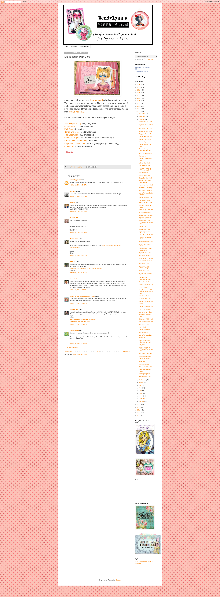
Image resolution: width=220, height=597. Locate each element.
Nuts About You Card (145, 367)
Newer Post (68, 351)
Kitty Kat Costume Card (146, 234)
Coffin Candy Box (144, 287)
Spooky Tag (142, 142)
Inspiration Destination (74, 143)
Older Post (126, 351)
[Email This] (87, 167)
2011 (139, 415)
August (141, 382)
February (142, 398)
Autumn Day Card (144, 163)
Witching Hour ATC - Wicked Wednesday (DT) (146, 222)
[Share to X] (91, 167)
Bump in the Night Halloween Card (145, 341)
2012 (139, 413)
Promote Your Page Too (141, 71)
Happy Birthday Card (145, 131)
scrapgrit (73, 191)
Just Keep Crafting (72, 123)
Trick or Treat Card (144, 175)
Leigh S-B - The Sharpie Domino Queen (82, 296)
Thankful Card (143, 156)
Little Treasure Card (145, 356)
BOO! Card (142, 304)
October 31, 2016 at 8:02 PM (78, 343)
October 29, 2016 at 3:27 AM (78, 324)
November (142, 116)
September (142, 380)
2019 (139, 103)
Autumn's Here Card (145, 139)
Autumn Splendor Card (146, 197)
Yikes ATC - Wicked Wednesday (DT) (145, 169)
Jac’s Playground (75, 180)
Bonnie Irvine (74, 279)
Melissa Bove (74, 239)
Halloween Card (144, 263)
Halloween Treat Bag (145, 188)
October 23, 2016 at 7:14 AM (78, 212)
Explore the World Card (146, 284)
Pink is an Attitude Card (146, 322)
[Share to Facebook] (93, 167)
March (141, 396)
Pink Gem (68, 129)
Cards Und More (72, 132)
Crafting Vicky (74, 330)
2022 (139, 95)
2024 (139, 90)
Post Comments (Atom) (80, 354)
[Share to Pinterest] (96, 167)
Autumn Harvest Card (145, 136)
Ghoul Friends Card (145, 282)
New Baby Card (143, 332)
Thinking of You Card (145, 121)
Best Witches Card (144, 165)
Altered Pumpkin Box (145, 312)
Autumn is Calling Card (146, 301)
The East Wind (96, 100)
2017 (139, 109)
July (140, 385)
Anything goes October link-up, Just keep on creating (86, 268)
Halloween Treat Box (145, 190)
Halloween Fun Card (145, 353)
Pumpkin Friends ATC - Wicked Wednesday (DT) (146, 291)
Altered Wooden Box (145, 335)
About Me (74, 46)
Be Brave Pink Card (145, 298)
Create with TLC (76, 112)
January (141, 401)
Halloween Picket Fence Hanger (144, 267)
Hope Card (142, 338)
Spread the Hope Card (146, 185)
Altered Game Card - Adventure (145, 249)
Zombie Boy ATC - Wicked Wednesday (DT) (146, 349)
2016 (139, 111)
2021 (139, 98)
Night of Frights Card (145, 218)
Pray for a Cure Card (145, 309)
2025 (139, 87)
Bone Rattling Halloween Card (145, 278)
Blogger (118, 580)
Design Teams (84, 46)
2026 (139, 85)
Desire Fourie (74, 309)
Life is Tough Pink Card (146, 210)
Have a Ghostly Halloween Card (145, 149)
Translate (150, 59)
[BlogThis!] (89, 167)
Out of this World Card (145, 153)
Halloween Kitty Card (145, 128)
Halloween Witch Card (146, 319)
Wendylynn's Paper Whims (142, 67)
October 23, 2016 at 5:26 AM (78, 196)
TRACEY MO (74, 218)
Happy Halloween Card (146, 134)
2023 (139, 93)
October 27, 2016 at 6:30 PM (78, 290)
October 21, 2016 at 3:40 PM (78, 185)
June (140, 388)
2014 (139, 407)
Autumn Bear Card (144, 359)
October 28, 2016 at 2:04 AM (78, 303)
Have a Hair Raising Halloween (145, 181)
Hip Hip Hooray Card (145, 203)
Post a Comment (72, 347)
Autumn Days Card (144, 330)
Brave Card (142, 327)
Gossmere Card (143, 172)
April (140, 393)
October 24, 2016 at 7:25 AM (78, 232)
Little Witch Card (144, 296)
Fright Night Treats (144, 232)
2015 (139, 405)
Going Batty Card (144, 270)
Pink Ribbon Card (144, 200)
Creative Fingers (72, 138)
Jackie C (72, 202)
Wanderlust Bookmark (145, 261)
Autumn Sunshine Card (146, 306)
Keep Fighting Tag (144, 229)
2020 (139, 101)
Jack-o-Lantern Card (145, 212)
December (142, 114)
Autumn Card (143, 226)
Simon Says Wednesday (75, 141)
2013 (139, 410)
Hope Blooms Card (145, 253)
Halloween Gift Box (145, 255)
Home (66, 46)
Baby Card (142, 345)
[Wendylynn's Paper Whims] (136, 70)
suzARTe (72, 262)
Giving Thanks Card (145, 376)
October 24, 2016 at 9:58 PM (78, 273)
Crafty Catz (69, 146)
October (141, 119)
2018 (139, 106)
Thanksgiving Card (144, 364)
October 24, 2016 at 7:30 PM (78, 255)
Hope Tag (142, 361)
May (140, 390)
